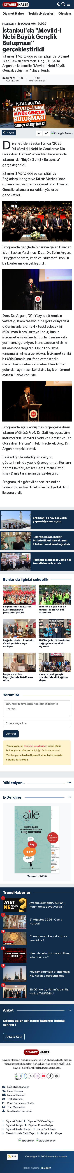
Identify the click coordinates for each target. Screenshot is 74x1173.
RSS (13, 1156)
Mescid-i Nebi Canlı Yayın (20, 1133)
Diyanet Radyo (14, 1125)
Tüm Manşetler (16, 1107)
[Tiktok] (50, 1076)
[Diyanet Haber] (15, 4)
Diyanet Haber (13, 13)
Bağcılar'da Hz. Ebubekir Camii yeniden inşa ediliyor (18, 643)
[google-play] (45, 1141)
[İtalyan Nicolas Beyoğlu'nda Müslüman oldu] (19, 662)
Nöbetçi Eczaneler (18, 1087)
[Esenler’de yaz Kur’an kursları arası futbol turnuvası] (55, 594)
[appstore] (26, 1141)
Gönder (11, 733)
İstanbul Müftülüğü (32, 24)
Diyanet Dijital (14, 1121)
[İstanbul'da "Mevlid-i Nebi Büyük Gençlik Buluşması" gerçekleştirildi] (37, 106)
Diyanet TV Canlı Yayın (41, 1121)
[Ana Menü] (68, 4)
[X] (31, 1076)
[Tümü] (69, 782)
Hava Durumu (15, 1091)
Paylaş (10, 132)
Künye (58, 1133)
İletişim (45, 1133)
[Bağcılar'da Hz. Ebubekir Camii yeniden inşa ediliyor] (19, 628)
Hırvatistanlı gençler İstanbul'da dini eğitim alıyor (53, 677)
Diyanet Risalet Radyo (18, 1129)
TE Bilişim (46, 1168)
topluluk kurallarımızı (36, 746)
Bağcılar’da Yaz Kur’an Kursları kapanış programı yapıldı (17, 609)
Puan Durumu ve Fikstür (20, 1103)
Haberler (8, 24)
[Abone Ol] (62, 133)
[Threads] (56, 1076)
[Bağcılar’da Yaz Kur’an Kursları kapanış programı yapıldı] (19, 594)
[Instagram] (37, 1076)
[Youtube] (44, 1076)
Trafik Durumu (15, 1099)
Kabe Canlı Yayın (46, 1129)
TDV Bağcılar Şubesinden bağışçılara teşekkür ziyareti (54, 643)
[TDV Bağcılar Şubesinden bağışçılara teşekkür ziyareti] (55, 628)
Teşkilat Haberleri (41, 13)
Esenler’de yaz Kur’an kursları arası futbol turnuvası (52, 609)
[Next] (18, 1076)
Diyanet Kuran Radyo (41, 1125)
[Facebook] (24, 1076)
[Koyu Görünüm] (58, 4)
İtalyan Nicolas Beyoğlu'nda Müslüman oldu (18, 677)
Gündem (64, 13)
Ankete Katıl (14, 1036)
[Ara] (63, 4)
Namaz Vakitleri (16, 1095)
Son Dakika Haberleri (19, 1111)
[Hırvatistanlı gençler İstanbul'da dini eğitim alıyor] (55, 662)
